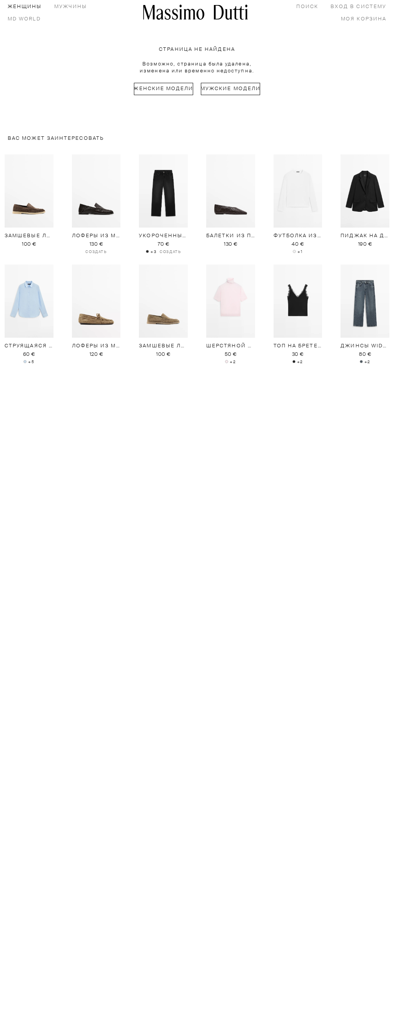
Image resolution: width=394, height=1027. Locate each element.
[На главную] (195, 12)
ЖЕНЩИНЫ (25, 6)
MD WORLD (24, 19)
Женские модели (163, 88)
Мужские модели (230, 88)
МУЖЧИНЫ (70, 6)
